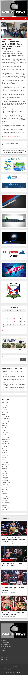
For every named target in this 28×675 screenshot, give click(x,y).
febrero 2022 (5, 498)
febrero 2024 (5, 455)
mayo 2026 (4, 407)
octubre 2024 (5, 441)
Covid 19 (9, 136)
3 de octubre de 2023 (7, 567)
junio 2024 (4, 448)
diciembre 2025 (5, 416)
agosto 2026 (5, 402)
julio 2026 (4, 404)
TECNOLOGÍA (4, 650)
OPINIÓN (10, 560)
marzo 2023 (5, 475)
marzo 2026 (5, 411)
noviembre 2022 (6, 482)
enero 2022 (4, 500)
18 (7, 321)
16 (24, 318)
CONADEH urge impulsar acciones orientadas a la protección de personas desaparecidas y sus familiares (13, 373)
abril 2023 (4, 473)
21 (17, 321)
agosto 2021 (5, 509)
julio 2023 (4, 468)
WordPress (18, 672)
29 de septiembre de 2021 (8, 51)
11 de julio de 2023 (6, 616)
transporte (13, 136)
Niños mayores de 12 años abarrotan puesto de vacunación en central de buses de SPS (13, 151)
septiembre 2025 (6, 421)
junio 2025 (4, 427)
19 (10, 321)
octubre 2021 (5, 505)
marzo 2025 (5, 432)
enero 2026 (4, 414)
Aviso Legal (4, 654)
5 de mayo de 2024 (6, 543)
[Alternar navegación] (3, 18)
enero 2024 (4, 457)
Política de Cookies (5, 658)
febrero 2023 (5, 477)
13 (14, 318)
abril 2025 (4, 430)
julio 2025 (4, 425)
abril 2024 (4, 452)
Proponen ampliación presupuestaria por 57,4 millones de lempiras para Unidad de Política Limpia (13, 381)
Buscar (3, 356)
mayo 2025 (4, 429)
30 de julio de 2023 (6, 592)
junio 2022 (4, 491)
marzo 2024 (5, 454)
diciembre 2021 (5, 502)
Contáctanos (4, 656)
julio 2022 (4, 489)
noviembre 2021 (6, 504)
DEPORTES (5, 518)
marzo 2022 (5, 496)
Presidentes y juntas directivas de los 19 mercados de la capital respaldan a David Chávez (13, 145)
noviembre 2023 (6, 461)
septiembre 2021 (6, 507)
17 (3, 321)
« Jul (3, 330)
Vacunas (18, 136)
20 (14, 321)
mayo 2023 (4, 471)
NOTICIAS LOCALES (7, 39)
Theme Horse (16, 670)
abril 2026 (4, 409)
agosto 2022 (5, 488)
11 (7, 318)
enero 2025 (4, 436)
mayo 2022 (4, 493)
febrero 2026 (5, 413)
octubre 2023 (5, 463)
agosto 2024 (5, 445)
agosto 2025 (5, 423)
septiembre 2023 (6, 464)
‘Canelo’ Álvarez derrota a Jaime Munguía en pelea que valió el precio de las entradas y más (13, 539)
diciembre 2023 (5, 459)
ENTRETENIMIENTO (5, 642)
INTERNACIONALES (5, 644)
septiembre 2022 (6, 486)
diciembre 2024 (5, 438)
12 (10, 318)
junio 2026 (4, 405)
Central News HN (17, 669)
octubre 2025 (5, 420)
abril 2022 (4, 495)
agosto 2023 (5, 466)
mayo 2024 (4, 450)
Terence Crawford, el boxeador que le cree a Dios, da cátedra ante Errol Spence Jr (13, 589)
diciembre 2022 (5, 480)
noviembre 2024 (6, 439)
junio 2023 (4, 470)
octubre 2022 (5, 484)
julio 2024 (4, 446)
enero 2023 (4, 479)
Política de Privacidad (6, 660)
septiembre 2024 (6, 443)
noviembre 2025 (6, 418)
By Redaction (18, 51)
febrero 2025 (5, 434)
